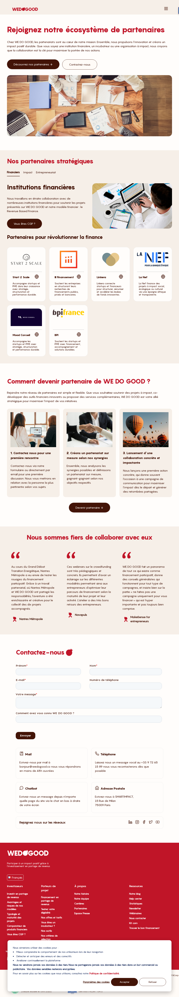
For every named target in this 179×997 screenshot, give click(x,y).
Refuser (153, 981)
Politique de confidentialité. (104, 973)
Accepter (125, 981)
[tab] (13, 172)
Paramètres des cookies (96, 981)
